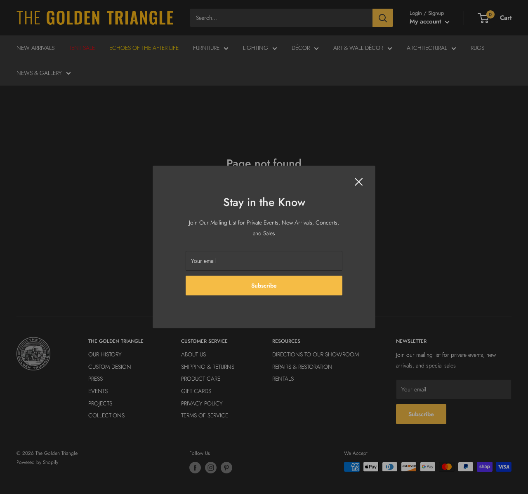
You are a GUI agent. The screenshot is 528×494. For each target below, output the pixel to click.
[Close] (359, 181)
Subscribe (264, 285)
